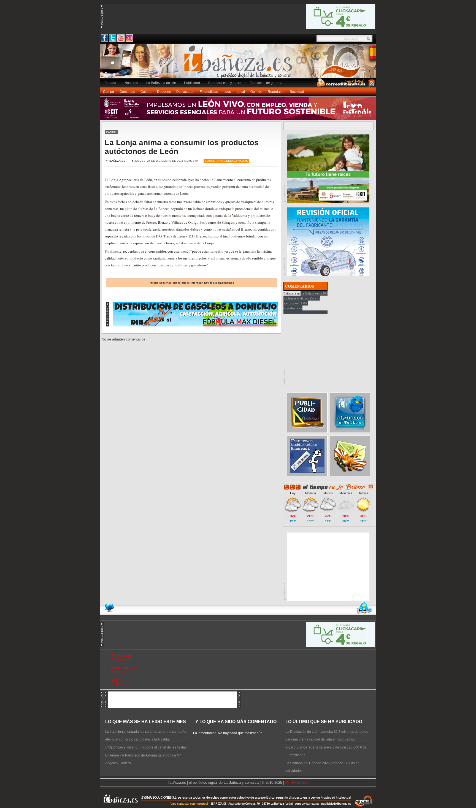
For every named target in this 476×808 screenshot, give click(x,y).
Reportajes (276, 92)
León (227, 92)
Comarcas (127, 92)
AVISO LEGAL (297, 782)
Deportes (164, 92)
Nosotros (131, 83)
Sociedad (297, 92)
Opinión (256, 92)
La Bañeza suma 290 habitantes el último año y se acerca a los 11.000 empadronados (305, 300)
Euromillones (121, 656)
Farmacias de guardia (266, 83)
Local (241, 92)
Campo (108, 92)
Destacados (185, 92)
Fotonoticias (209, 92)
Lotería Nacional (124, 668)
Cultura (146, 92)
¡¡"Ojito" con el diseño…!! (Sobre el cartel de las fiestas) (146, 747)
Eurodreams (121, 660)
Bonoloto (118, 672)
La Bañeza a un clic (161, 83)
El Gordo (118, 684)
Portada (110, 83)
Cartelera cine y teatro (224, 83)
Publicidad (192, 83)
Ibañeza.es (239, 64)
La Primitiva (120, 679)
